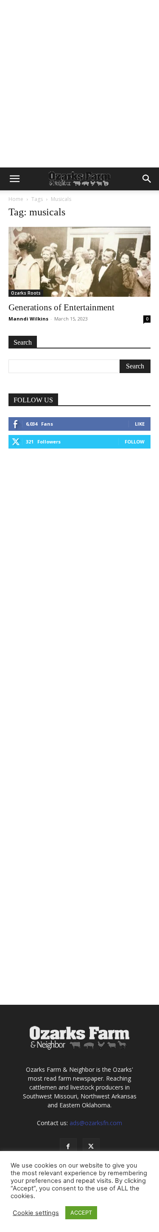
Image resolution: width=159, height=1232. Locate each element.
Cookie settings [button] (36, 1213)
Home (15, 199)
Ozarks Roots (26, 293)
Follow (135, 441)
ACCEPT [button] (81, 1212)
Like (140, 424)
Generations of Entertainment (61, 307)
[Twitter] (91, 1146)
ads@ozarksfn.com (96, 1123)
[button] (14, 178)
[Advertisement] (79, 83)
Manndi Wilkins (28, 318)
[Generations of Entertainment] (79, 262)
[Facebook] (68, 1146)
